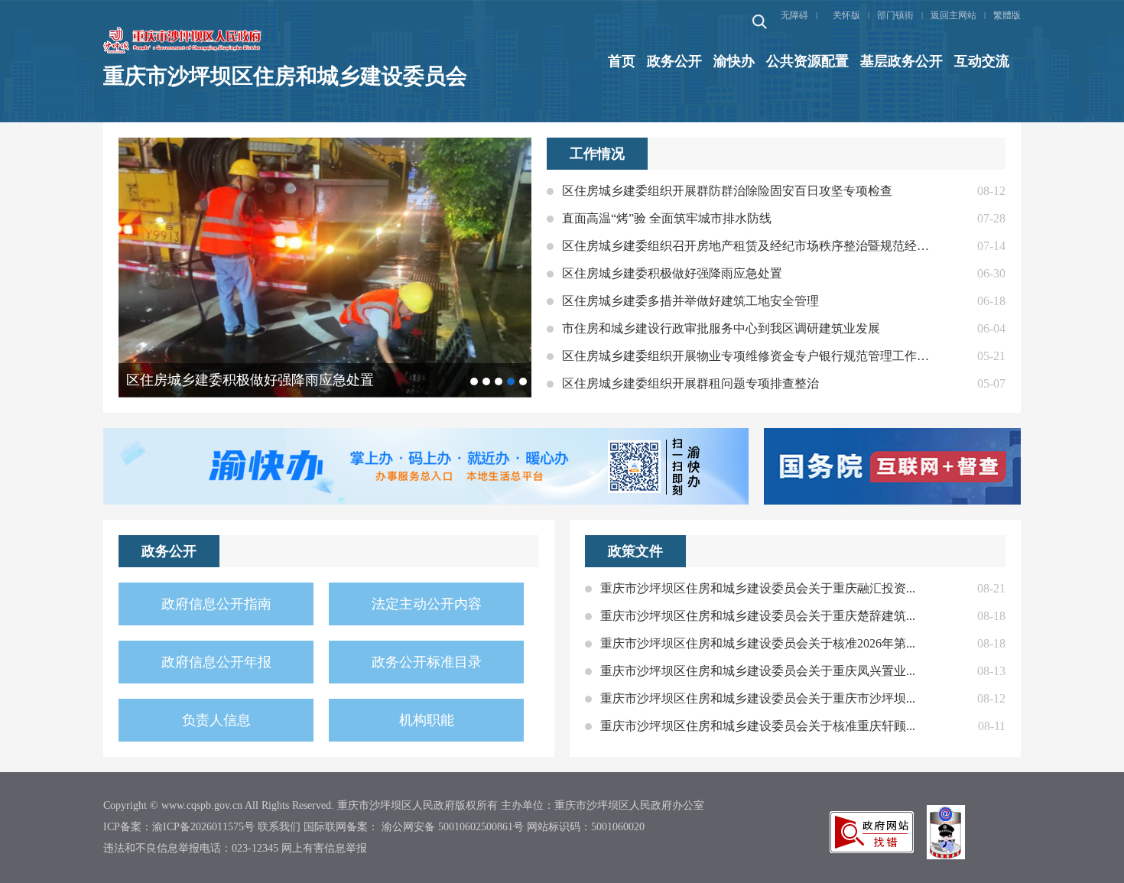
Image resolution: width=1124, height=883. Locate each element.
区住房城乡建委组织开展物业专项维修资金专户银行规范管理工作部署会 (746, 355)
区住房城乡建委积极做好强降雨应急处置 (672, 273)
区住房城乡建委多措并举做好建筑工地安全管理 (690, 300)
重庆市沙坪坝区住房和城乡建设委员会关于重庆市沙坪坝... (757, 698)
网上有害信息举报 (324, 848)
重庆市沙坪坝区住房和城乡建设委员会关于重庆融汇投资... (757, 588)
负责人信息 (216, 720)
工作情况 (597, 153)
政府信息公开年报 (216, 662)
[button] (474, 381)
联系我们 (279, 827)
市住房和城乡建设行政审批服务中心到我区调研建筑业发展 (721, 328)
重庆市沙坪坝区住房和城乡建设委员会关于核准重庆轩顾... (757, 725)
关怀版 (846, 15)
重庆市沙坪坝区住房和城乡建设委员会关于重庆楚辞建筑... (757, 615)
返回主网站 (953, 15)
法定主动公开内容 (427, 604)
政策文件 (635, 551)
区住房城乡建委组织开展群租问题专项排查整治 (690, 383)
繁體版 (1007, 15)
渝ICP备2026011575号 (203, 827)
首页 (621, 61)
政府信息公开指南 (216, 604)
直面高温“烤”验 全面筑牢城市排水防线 (667, 218)
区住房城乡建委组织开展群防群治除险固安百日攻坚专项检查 (727, 190)
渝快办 (734, 61)
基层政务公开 (901, 61)
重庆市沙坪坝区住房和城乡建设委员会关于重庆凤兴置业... (757, 670)
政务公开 (674, 61)
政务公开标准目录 (427, 662)
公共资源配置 (807, 61)
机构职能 (426, 720)
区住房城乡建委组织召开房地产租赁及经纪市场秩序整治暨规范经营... (746, 245)
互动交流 (981, 61)
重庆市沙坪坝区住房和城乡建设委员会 (285, 76)
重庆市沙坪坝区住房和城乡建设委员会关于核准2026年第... (757, 643)
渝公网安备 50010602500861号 (453, 827)
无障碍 (794, 15)
